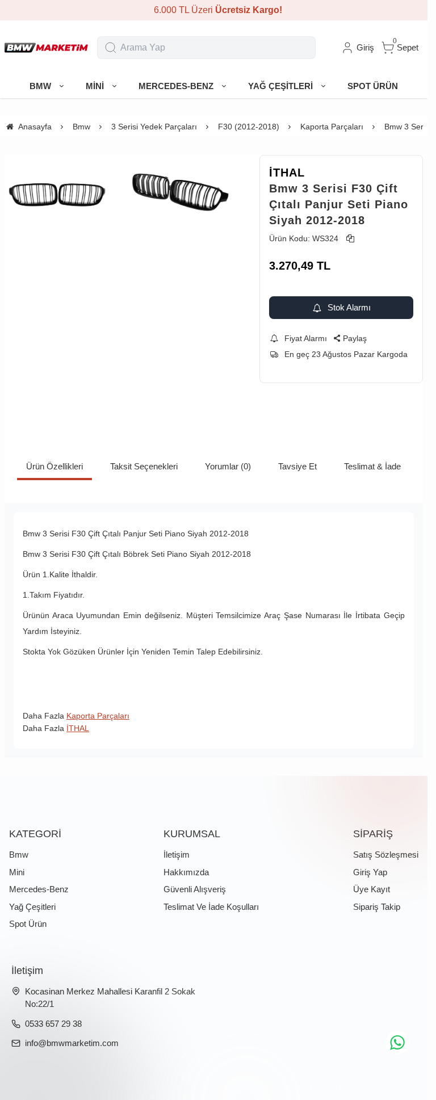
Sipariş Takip (376, 907)
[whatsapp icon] (397, 1043)
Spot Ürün (28, 924)
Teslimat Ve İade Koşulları (211, 907)
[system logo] (46, 47)
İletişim (177, 854)
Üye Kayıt (371, 889)
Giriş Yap (370, 872)
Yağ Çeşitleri (32, 907)
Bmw (18, 854)
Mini (16, 872)
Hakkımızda (186, 872)
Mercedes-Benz (39, 889)
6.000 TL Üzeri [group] (214, 10)
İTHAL (287, 172)
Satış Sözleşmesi (385, 854)
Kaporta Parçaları (97, 715)
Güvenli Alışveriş (195, 889)
